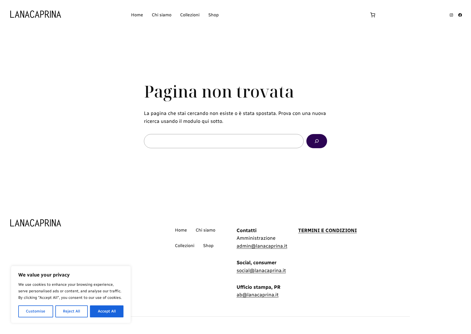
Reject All (71, 311)
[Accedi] (293, 15)
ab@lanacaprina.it (258, 295)
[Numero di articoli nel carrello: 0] (373, 15)
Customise (35, 311)
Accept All (107, 311)
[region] (71, 294)
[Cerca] (316, 141)
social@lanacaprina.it (261, 271)
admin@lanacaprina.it (262, 246)
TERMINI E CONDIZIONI (327, 230)
